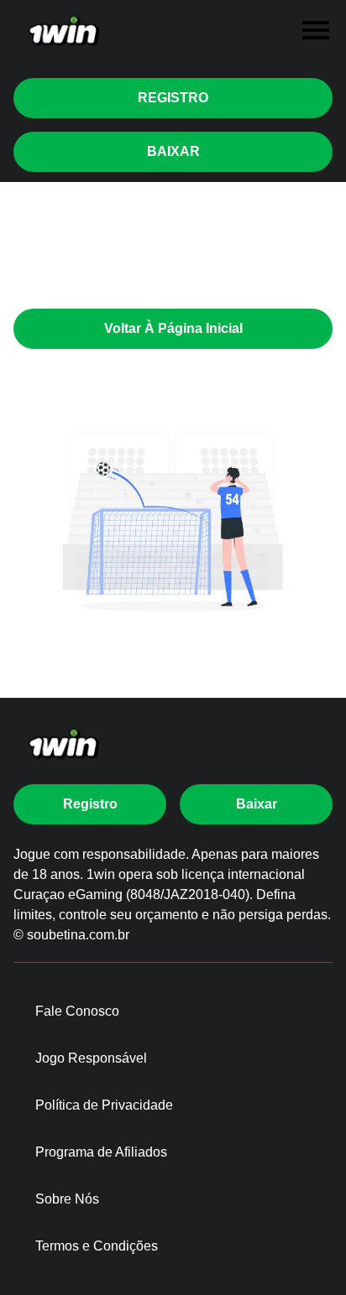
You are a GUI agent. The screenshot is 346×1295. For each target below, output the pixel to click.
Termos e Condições (96, 1246)
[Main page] (63, 30)
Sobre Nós (67, 1199)
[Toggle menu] (316, 30)
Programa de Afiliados (101, 1152)
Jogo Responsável (91, 1058)
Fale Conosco (77, 1011)
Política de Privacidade (104, 1105)
